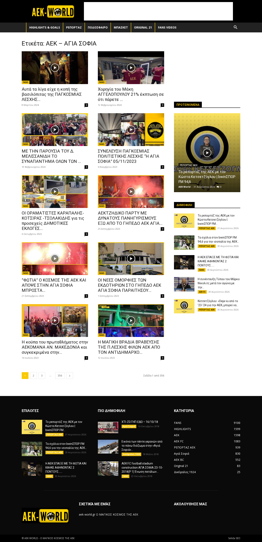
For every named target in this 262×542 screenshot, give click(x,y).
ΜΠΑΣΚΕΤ (121, 27)
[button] (235, 28)
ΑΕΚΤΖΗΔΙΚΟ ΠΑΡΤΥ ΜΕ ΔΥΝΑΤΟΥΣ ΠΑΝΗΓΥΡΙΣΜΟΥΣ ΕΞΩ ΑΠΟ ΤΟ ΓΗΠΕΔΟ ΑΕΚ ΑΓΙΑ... (130, 218)
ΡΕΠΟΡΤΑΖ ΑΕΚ (189, 165)
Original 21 (143, 27)
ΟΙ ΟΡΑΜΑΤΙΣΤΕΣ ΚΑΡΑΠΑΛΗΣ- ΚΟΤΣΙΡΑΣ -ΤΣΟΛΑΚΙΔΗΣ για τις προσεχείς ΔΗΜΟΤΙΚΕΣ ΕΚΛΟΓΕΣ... (53, 221)
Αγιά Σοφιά (129, 426)
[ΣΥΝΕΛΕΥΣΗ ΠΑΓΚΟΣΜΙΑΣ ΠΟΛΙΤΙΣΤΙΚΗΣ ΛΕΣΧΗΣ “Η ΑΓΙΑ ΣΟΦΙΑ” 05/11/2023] (131, 129)
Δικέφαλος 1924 (131, 454)
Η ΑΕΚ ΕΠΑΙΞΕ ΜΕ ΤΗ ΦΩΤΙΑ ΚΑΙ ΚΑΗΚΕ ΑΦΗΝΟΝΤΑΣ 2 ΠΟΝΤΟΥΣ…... (218, 261)
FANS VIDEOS (167, 27)
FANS (25, 82)
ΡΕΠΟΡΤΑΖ (74, 27)
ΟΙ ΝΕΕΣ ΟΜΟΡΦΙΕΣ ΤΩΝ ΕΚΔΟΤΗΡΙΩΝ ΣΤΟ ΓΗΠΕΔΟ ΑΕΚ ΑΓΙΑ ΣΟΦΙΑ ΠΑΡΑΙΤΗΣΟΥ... (129, 285)
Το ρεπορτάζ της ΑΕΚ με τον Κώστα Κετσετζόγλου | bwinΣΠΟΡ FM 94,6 (206, 177)
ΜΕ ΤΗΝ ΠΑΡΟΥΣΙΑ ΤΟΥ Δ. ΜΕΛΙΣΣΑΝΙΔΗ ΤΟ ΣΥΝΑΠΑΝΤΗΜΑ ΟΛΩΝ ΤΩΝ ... (51, 156)
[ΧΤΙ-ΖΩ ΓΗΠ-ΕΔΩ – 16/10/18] (108, 427)
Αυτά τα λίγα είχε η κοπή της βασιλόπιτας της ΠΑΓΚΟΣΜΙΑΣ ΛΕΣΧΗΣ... (52, 94)
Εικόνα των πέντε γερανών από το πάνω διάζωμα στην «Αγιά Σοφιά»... (142, 445)
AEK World (184, 186)
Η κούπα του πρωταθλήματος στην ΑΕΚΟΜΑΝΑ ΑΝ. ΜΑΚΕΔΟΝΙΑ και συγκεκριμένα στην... (55, 347)
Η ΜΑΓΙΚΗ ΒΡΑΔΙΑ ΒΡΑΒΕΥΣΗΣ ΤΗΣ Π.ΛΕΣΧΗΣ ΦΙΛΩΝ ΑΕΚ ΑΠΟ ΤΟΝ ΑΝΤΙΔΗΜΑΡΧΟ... (129, 347)
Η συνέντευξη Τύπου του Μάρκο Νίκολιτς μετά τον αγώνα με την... (219, 283)
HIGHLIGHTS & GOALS (44, 27)
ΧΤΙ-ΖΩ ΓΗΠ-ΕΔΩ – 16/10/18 (140, 421)
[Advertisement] (158, 11)
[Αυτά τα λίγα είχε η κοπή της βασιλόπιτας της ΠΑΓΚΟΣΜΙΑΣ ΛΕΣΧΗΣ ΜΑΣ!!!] (55, 67)
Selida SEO (234, 538)
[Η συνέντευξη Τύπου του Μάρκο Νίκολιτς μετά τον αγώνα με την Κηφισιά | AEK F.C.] (184, 284)
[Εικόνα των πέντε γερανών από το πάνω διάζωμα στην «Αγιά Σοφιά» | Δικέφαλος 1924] (108, 446)
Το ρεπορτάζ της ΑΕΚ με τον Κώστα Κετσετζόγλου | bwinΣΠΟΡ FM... (216, 219)
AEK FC (202, 291)
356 (60, 375)
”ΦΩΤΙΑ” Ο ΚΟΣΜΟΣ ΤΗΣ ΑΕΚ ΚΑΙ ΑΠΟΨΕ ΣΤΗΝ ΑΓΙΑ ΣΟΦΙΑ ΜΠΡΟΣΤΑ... (54, 285)
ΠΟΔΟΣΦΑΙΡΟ (98, 27)
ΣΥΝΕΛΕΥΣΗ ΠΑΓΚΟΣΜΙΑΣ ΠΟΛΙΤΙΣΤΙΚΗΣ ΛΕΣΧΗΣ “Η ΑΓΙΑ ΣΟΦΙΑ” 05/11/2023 (128, 156)
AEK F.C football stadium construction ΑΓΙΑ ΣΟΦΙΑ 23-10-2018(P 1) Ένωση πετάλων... (142, 467)
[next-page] (69, 375)
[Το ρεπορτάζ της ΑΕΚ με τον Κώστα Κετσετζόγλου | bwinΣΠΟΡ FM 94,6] (207, 152)
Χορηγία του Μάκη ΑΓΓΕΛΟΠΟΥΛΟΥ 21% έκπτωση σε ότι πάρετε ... (131, 94)
